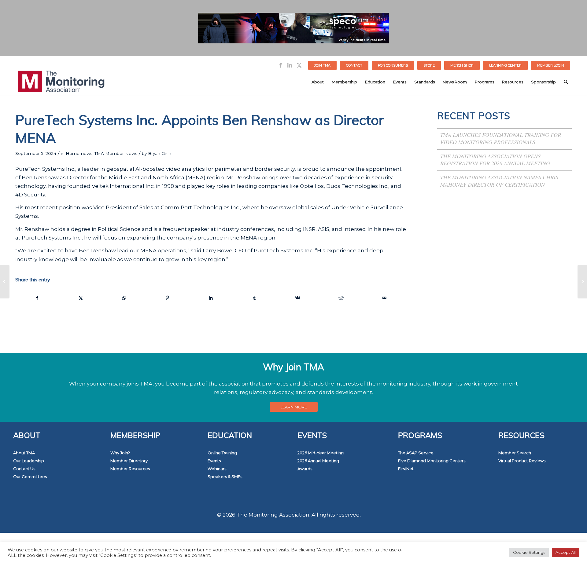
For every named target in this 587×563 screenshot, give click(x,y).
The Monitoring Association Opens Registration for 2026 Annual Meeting (495, 159)
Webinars (217, 468)
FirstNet (406, 468)
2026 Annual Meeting (318, 460)
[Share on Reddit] (341, 298)
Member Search (514, 452)
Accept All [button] (566, 552)
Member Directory (129, 460)
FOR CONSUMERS (393, 65)
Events (214, 460)
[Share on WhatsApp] (124, 298)
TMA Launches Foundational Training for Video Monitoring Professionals (500, 138)
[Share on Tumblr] (254, 298)
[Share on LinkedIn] (210, 298)
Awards (304, 468)
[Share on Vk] (297, 298)
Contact (354, 65)
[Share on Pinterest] (167, 298)
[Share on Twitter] (80, 298)
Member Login (550, 65)
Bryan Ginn (159, 153)
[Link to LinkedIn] (289, 65)
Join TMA (322, 65)
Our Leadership (28, 460)
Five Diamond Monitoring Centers (431, 460)
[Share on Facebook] (37, 298)
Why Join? (120, 452)
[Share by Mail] (384, 298)
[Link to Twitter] (299, 65)
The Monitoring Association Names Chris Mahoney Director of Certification (499, 181)
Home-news (79, 153)
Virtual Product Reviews (521, 460)
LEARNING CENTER (505, 65)
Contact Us (24, 468)
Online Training (222, 452)
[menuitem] (322, 65)
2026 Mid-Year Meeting (320, 452)
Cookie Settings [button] (529, 552)
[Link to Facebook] (280, 65)
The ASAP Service (416, 452)
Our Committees (30, 476)
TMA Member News (115, 153)
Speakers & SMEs (225, 476)
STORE (429, 65)
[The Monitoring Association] (61, 82)
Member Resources (130, 468)
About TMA (24, 452)
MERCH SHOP (462, 65)
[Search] (566, 82)
